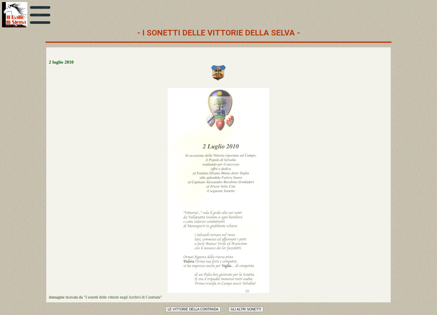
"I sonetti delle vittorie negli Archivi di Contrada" (123, 297)
